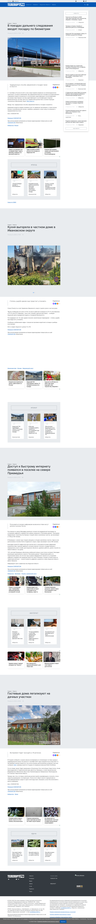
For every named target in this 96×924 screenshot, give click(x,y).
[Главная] (16, 4)
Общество (11, 125)
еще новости (76, 128)
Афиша (54, 4)
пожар (20, 368)
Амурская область (45, 4)
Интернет (18, 573)
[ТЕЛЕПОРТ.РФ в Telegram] (78, 1)
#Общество (15, 194)
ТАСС (15, 765)
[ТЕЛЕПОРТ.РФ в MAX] (76, 1)
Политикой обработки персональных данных (48, 921)
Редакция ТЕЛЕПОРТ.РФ (14, 118)
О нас (30, 886)
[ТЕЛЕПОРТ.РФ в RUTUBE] (86, 1)
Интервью (31, 878)
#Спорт (80, 30)
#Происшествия (32, 194)
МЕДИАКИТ (53, 883)
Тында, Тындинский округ (29, 573)
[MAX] (53, 87)
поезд (16, 125)
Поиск (30, 891)
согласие (25, 919)
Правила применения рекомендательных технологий (62, 911)
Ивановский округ (28, 368)
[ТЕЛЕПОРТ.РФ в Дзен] (84, 1)
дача (16, 794)
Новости (28, 4)
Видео (30, 881)
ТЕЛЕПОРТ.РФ (11, 122)
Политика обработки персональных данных (60, 914)
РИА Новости (30, 101)
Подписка (31, 888)
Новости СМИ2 (12, 202)
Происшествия (12, 368)
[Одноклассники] (57, 87)
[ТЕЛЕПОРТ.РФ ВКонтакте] (80, 1)
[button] (33, 292)
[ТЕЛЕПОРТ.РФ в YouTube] (88, 1)
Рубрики (35, 4)
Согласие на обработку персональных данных (61, 917)
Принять (63, 921)
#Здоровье (31, 437)
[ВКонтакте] (55, 87)
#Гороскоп (81, 22)
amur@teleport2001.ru (35, 911)
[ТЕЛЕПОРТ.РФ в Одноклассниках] (82, 1)
